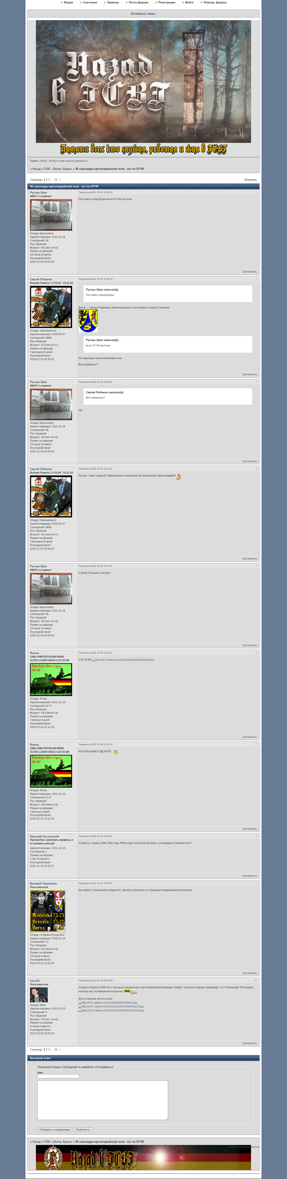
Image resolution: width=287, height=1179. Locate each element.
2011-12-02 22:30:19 (101, 279)
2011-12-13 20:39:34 (101, 836)
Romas (34, 653)
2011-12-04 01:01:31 (101, 652)
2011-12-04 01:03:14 (101, 744)
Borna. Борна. (63, 168)
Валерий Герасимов (43, 883)
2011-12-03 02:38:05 (101, 382)
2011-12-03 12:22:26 (101, 468)
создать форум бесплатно (243, 1146)
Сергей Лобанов (41, 279)
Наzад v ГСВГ (41, 168)
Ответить (251, 179)
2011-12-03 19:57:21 (101, 566)
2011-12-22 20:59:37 (101, 883)
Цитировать (250, 271)
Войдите (54, 160)
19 (55, 179)
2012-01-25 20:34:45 (102, 980)
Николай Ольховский (44, 836)
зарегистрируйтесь (76, 160)
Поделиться (85, 192)
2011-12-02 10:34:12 (101, 192)
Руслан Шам (38, 192)
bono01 (35, 980)
